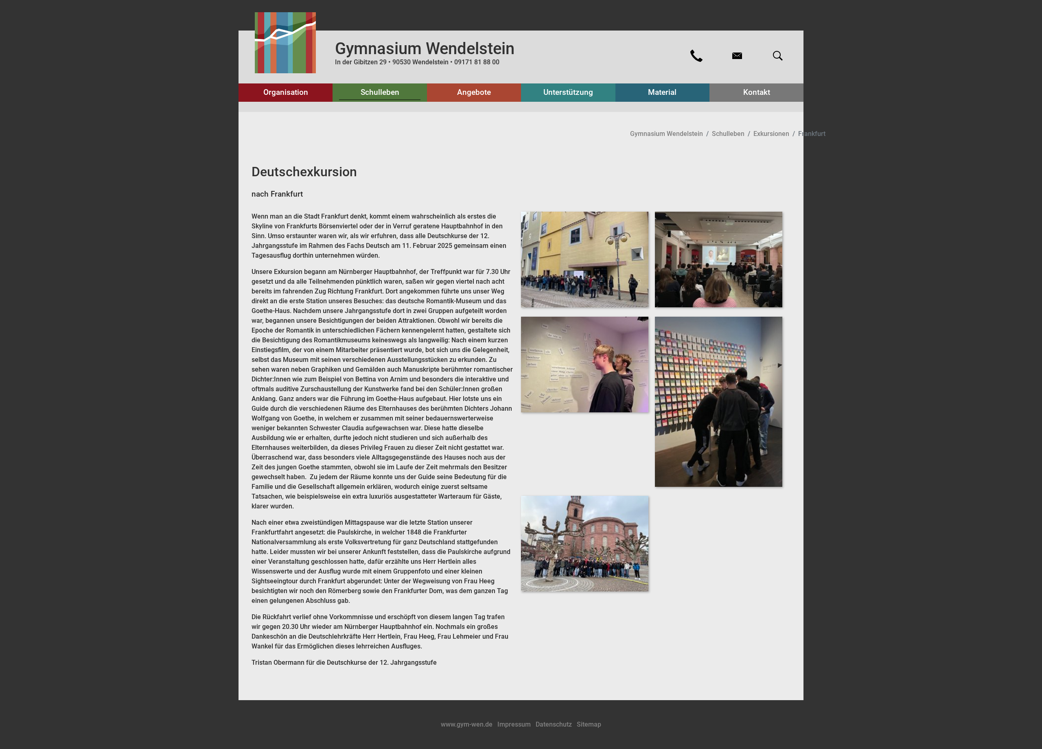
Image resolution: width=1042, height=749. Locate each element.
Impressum (514, 724)
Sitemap (589, 724)
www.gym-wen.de (467, 724)
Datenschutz (555, 724)
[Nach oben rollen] (1024, 731)
